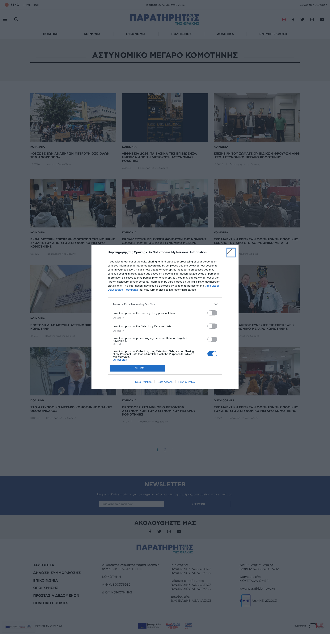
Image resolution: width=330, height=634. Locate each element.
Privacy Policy (186, 381)
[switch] (212, 312)
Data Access (165, 381)
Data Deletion (143, 381)
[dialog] (165, 317)
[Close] (231, 252)
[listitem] (165, 304)
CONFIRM (137, 368)
